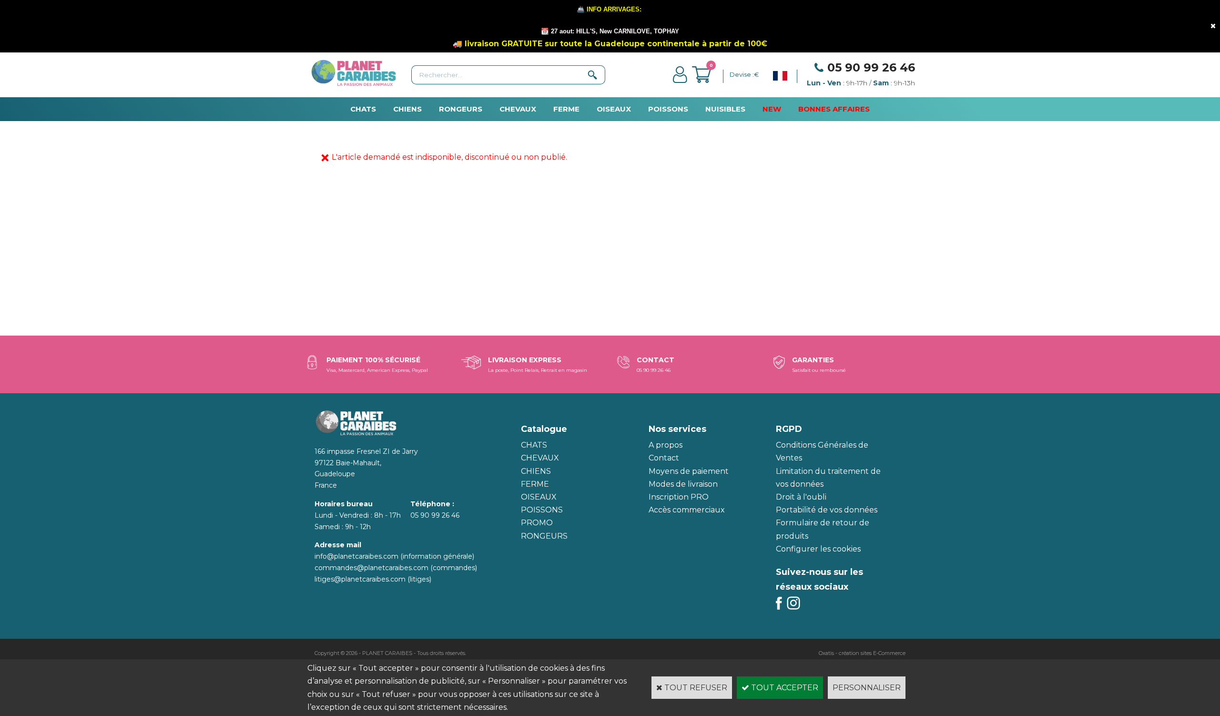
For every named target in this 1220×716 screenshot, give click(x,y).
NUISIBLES (725, 108)
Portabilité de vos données (826, 509)
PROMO (537, 522)
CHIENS (407, 108)
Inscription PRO (679, 496)
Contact (664, 457)
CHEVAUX (517, 108)
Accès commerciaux (687, 509)
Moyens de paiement (689, 471)
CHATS (363, 108)
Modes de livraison (683, 484)
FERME (566, 108)
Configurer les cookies (818, 548)
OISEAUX (614, 108)
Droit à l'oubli (801, 496)
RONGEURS (460, 108)
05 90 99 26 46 (871, 67)
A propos (665, 445)
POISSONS (668, 108)
